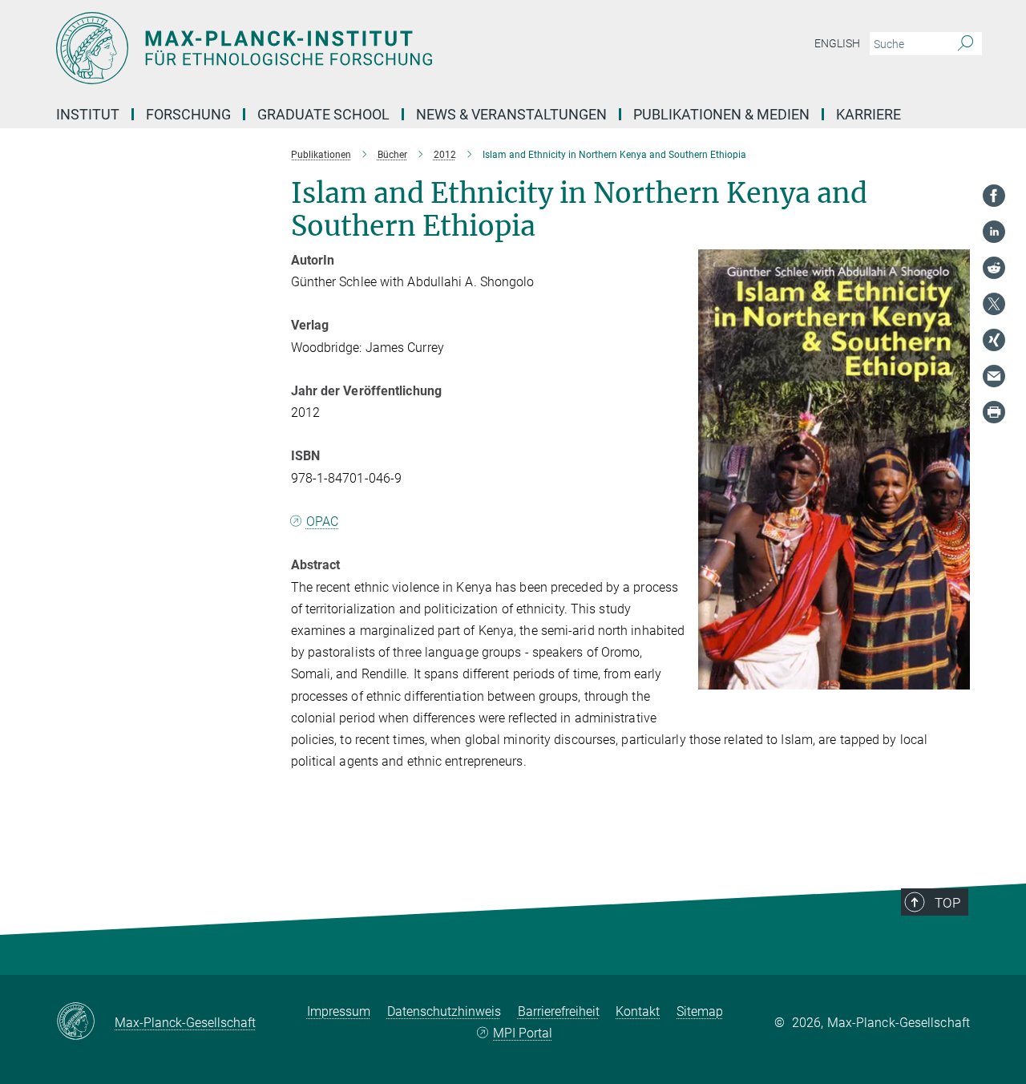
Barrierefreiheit (559, 1011)
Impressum (338, 1011)
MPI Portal (522, 1033)
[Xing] (994, 340)
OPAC (322, 521)
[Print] (994, 412)
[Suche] (965, 44)
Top (947, 903)
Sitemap (700, 1011)
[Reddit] (994, 268)
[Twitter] (994, 304)
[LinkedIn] (994, 232)
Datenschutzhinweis (444, 1011)
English (837, 43)
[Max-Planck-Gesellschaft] (85, 1022)
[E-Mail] (994, 376)
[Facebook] (994, 196)
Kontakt (638, 1011)
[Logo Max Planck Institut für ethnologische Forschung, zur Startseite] (356, 48)
